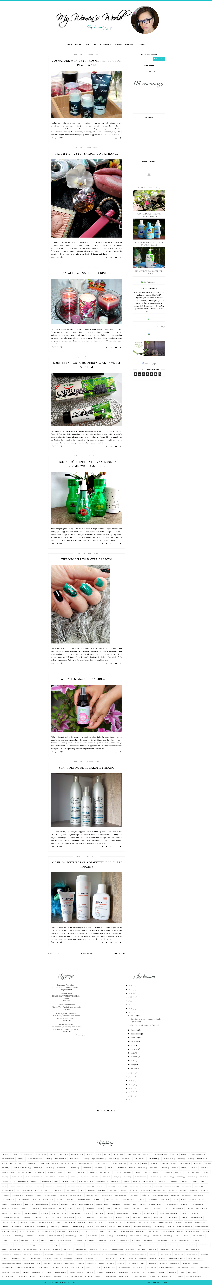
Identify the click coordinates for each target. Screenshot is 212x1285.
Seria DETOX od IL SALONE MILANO (86, 767)
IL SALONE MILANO (155, 1204)
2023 (130, 997)
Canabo (127, 1172)
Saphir (122, 1254)
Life (126, 1217)
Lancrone (36, 1217)
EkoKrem (157, 1186)
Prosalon (93, 1249)
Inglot (183, 1204)
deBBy (126, 1181)
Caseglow (167, 1172)
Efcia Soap (121, 1186)
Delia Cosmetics (148, 1181)
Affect (88, 1154)
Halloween (151, 1199)
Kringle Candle (30, 1213)
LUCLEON (22, 1222)
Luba (13, 1222)
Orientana (135, 1240)
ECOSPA (89, 1186)
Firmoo (4, 1195)
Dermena (174, 1181)
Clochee (127, 1177)
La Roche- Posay (149, 1213)
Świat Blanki (66, 994)
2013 (130, 1092)
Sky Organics (110, 1258)
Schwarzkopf (164, 1254)
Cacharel (92, 1172)
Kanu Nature (157, 1208)
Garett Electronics (159, 1195)
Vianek (25, 1272)
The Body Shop (7, 1267)
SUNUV (80, 1263)
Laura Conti (68, 1217)
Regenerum (176, 1249)
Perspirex (89, 1245)
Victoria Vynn (60, 1272)
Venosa (4, 1272)
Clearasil (105, 1177)
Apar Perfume (59, 1158)
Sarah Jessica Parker (136, 1254)
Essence (58, 1190)
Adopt (52, 1154)
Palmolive (29, 1245)
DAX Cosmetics (101, 1181)
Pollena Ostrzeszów (186, 1245)
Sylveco (110, 1263)
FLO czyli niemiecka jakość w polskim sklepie (149, 243)
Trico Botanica (123, 1267)
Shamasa (46, 1258)
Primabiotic (44, 1249)
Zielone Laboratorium (165, 1276)
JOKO (107, 1208)
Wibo (181, 1272)
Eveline (100, 1190)
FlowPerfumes (49, 1195)
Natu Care (111, 1231)
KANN (146, 1208)
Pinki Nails (171, 1245)
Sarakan (152, 1254)
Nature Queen (167, 1231)
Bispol (174, 1168)
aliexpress (146, 1154)
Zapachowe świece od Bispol (87, 273)
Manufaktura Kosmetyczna (160, 1222)
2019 (130, 1012)
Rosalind (48, 1254)
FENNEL (203, 1190)
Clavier (83, 1177)
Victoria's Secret (75, 1272)
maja (133, 1053)
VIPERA (88, 1272)
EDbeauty (100, 1186)
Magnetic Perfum (44, 1222)
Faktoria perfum (158, 1190)
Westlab (171, 1272)
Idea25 (142, 1204)
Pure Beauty (116, 1249)
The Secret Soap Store (24, 1267)
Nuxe (186, 1236)
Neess (205, 1231)
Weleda (161, 1272)
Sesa (24, 1258)
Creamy (34, 1181)
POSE (3, 1249)
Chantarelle (16, 1177)
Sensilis (4, 1258)
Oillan (34, 1240)
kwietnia (134, 1057)
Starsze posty (119, 953)
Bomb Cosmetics (7, 1172)
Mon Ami (169, 1227)
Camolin (116, 1172)
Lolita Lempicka (159, 1217)
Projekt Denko (80, 1249)
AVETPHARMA (201, 1158)
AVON (3, 1163)
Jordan (116, 1208)
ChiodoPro (62, 1177)
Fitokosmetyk (16, 1195)
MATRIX (4, 1227)
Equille (37, 1190)
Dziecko (60, 1186)
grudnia (134, 1016)
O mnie (87, 44)
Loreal (183, 1217)
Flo (38, 1195)
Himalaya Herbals (85, 1204)
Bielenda (5, 1168)
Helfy (201, 1199)
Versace (15, 1272)
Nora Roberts (134, 1236)
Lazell (89, 1217)
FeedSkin (193, 1190)
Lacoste (184, 1213)
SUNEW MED (69, 1263)
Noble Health (120, 1236)
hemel (4, 1204)
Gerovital (197, 1195)
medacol (54, 1227)
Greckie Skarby (111, 1199)
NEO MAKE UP (6, 1236)
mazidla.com (41, 1227)
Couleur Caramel (20, 1181)
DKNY (203, 1181)
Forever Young (75, 1195)
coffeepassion (140, 1177)
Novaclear (155, 1236)
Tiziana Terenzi (76, 1267)
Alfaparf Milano (132, 1154)
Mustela (30, 1231)
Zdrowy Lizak (123, 1276)
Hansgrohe (163, 1199)
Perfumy (118, 44)
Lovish (4, 1222)
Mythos (84, 1231)
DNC (3, 1186)
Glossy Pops (47, 1199)
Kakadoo (136, 1208)
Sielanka (88, 1258)
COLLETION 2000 (154, 1177)
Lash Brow (55, 1217)
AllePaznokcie (160, 1154)
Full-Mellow (119, 1195)
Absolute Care (26, 1154)
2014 (130, 1088)
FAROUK (182, 1190)
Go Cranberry (83, 1199)
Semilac (203, 1254)
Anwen (48, 1158)
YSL (65, 1276)
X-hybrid (22, 1276)
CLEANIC (94, 1177)
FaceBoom (144, 1190)
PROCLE (55, 1249)
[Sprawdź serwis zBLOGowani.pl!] (149, 282)
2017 (130, 1077)
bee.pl (164, 1163)
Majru (57, 1222)
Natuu (179, 1231)
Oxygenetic (183, 1240)
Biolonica (141, 1168)
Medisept (65, 1227)
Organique (123, 1240)
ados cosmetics (76, 1154)
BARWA (54, 1163)
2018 (130, 1073)
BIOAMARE (49, 1168)
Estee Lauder (70, 1190)
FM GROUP (62, 1195)
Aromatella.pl (153, 1158)
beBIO (144, 1163)
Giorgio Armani (22, 1199)
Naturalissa (140, 1231)
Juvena (125, 1208)
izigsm (35, 1208)
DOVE (38, 1186)
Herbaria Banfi (41, 1204)
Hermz (54, 1204)
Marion (177, 1222)
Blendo (193, 1168)
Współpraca (130, 44)
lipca (133, 1045)
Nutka (177, 1236)
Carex (146, 1172)
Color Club (168, 1177)
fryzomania (106, 1195)
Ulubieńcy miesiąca (165, 1267)
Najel (93, 1231)
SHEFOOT (67, 1258)
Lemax (118, 1217)
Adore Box (62, 1154)
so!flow (151, 1258)
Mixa (111, 1227)
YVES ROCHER (75, 1276)
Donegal (29, 1186)
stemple (46, 1263)
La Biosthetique (122, 1213)
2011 (130, 1100)
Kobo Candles (200, 1208)
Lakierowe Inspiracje (102, 44)
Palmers (18, 1245)
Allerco (173, 1154)
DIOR (194, 1181)
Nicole (41, 1236)
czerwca (134, 1049)
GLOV (58, 1199)
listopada (134, 1030)
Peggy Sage (65, 1245)
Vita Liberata (122, 1272)
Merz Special (77, 1227)
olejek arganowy (64, 1240)
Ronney (26, 1254)
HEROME (63, 1204)
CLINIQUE (116, 1177)
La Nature (135, 1213)
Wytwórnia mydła (8, 1276)
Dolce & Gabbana (15, 1186)
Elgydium (198, 1186)
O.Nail (4, 1240)
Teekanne (162, 1263)
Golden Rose (97, 1199)
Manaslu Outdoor (115, 1222)
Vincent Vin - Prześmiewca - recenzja (66, 1007)
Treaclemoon (108, 1267)
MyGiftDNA (60, 1231)
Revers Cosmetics (191, 1249)
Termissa (185, 1263)
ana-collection (7, 1158)
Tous (97, 1267)
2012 (130, 1096)
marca (133, 1060)
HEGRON (191, 1199)
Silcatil (98, 1258)
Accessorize (40, 1154)
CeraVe (4, 1177)
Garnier (173, 1195)
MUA (21, 1231)
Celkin (205, 1172)
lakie (194, 1213)
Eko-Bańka (145, 1186)
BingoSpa (37, 1168)
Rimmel (16, 1254)
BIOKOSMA (110, 1168)
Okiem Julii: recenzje (66, 1005)
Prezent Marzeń (29, 1249)
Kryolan (43, 1213)
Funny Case (133, 1195)
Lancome (25, 1217)
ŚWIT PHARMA (132, 1263)
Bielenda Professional (21, 1168)
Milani (89, 1227)
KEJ (167, 1208)
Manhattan (130, 1222)
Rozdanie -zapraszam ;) (149, 187)
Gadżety (144, 1195)
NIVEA (81, 1236)
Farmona (172, 1190)
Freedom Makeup (91, 1195)
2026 (130, 986)
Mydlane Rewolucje (45, 1231)
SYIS (100, 1263)
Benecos (196, 1163)
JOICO (98, 1208)
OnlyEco (112, 1240)
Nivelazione (92, 1236)
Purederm (129, 1249)
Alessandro (117, 1154)
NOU (145, 1236)
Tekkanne (173, 1263)
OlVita (91, 1240)
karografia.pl (162, 1282)
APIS (85, 1158)
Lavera (80, 1217)
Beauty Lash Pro (119, 1163)
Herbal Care (15, 1204)
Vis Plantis (109, 1272)
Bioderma (74, 1168)
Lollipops (172, 1217)
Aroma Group (138, 1158)
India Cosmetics (171, 1204)
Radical (151, 1249)
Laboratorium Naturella (168, 1213)
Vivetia (134, 1272)
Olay (43, 1240)
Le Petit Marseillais (104, 1217)
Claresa (73, 1177)
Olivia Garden (79, 1240)
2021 (130, 1005)
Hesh (72, 1204)
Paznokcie (52, 1245)
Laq (46, 1217)
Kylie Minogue (74, 1213)
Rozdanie (59, 1254)
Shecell (56, 1258)
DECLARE (135, 1181)
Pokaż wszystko (80, 1035)
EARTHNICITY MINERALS (75, 1186)
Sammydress (110, 1254)
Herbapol (28, 1204)
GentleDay (185, 1195)
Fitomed (29, 1195)
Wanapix (151, 1272)
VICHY (48, 1272)
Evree (123, 1190)
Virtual (98, 1272)
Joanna (78, 1208)
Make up (80, 1222)
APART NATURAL (74, 1158)
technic (151, 1263)
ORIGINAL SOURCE (160, 1240)
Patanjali (41, 1245)
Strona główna (74, 44)
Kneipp (189, 1208)
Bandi (21, 1163)
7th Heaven (5, 1154)
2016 (130, 1081)
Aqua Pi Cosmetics (98, 1158)
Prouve (104, 1249)
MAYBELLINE (28, 1227)
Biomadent (153, 1168)
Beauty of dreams (66, 1024)
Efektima (133, 1186)
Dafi (72, 1181)
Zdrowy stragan (139, 1276)
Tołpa (88, 1267)
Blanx (183, 1168)
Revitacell (5, 1254)
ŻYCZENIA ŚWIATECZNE (193, 1276)
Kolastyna (5, 1213)
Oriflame (147, 1240)
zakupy (97, 1276)
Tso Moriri (150, 1267)
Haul (174, 1199)
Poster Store (14, 1249)
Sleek (122, 1258)
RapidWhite (163, 1249)
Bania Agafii (32, 1163)
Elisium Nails (6, 1190)
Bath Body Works (85, 1163)
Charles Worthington (33, 1177)
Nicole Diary (70, 1236)
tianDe (55, 1267)
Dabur (64, 1181)
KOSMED (17, 1213)
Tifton (64, 1267)
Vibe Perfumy (36, 1272)
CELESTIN (195, 1172)
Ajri (97, 1154)
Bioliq (131, 1168)
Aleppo (106, 1154)
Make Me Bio (69, 1222)
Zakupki (87, 1276)
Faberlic (133, 1190)
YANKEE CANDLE (44, 1276)
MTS (13, 1231)
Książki (142, 44)
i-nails (126, 1204)
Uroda (193, 1267)
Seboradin (177, 1254)
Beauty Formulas (102, 1163)
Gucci (140, 1199)
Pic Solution (148, 1245)
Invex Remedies (196, 1204)
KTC (63, 1213)
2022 (130, 1001)
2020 (130, 1009)
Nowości (167, 1236)
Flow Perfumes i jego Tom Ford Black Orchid (149, 215)
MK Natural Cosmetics (141, 1227)
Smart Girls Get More (136, 1258)
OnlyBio (101, 1240)
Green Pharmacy (128, 1199)
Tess (194, 1263)
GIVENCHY (35, 1199)
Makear (91, 1222)
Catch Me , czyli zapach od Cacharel (86, 153)
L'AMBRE (86, 1213)
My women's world (64, 1282)
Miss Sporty (100, 1227)
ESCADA (47, 1190)
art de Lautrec (168, 1158)
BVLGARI (81, 1172)
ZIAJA (151, 1276)
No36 (102, 1236)
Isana (14, 1208)
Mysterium (72, 1231)
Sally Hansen (81, 1254)
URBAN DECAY (181, 1267)
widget (162, 327)
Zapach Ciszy (109, 1276)
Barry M (44, 1163)
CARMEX (156, 1172)
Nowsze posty (53, 953)
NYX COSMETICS (198, 1236)
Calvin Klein (104, 1172)
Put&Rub (141, 1249)
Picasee (159, 1245)
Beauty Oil (133, 1163)
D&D (55, 1181)
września (134, 1038)
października (136, 1034)
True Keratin (137, 1267)
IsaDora (4, 1208)
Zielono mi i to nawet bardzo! (86, 559)
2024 (130, 993)
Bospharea (38, 1172)
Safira (70, 1254)
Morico (4, 1231)
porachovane (203, 1245)
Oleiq (51, 1240)
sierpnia (134, 1041)
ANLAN (20, 1158)
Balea (12, 1163)
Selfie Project (191, 1254)
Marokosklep (199, 1222)
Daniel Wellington (85, 1181)
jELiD (69, 1208)
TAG (142, 1263)
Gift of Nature (7, 1199)
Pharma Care (101, 1245)
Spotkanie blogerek (176, 1258)
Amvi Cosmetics (197, 1154)
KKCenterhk (177, 1208)
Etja (81, 1190)
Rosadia (37, 1254)
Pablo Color (6, 1245)
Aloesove (184, 1154)
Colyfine (180, 1177)
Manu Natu (142, 1222)
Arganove (125, 1158)
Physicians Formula (132, 1245)
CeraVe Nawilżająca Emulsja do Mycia (149, 272)
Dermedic (162, 1181)
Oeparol (24, 1240)
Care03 (137, 1172)
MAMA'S (101, 1222)
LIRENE (146, 1217)
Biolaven (121, 1168)
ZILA (179, 1276)
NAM (101, 1231)
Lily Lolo (135, 1217)
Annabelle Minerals (34, 1158)
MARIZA (187, 1222)
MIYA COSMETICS (123, 1227)
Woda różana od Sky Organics (87, 679)
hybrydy (115, 1204)
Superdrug (90, 1263)
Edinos (110, 1186)
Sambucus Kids (96, 1254)
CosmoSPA (203, 1177)
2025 (130, 989)
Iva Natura (24, 1208)
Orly (172, 1240)
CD (186, 1172)
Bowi (60, 1172)
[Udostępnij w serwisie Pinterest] (120, 138)
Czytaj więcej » (57, 137)
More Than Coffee (201, 1227)
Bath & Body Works (67, 1163)
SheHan (77, 1258)
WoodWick (191, 1272)
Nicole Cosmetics (54, 1236)
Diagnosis (185, 1181)
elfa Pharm (186, 1186)
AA (15, 1154)
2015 (130, 1084)
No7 (110, 1236)
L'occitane (97, 1213)
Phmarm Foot (115, 1245)
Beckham (154, 1163)
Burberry (70, 1172)
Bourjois (50, 1172)
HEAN (182, 1199)
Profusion (66, 1249)
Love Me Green (195, 1217)
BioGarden (98, 1168)
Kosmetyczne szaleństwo (66, 1013)
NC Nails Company (192, 1231)
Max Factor (16, 1227)
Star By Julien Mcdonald (10, 1263)
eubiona (90, 1190)
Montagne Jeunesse (183, 1227)
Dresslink (49, 1186)
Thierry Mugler (42, 1267)
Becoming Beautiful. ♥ (66, 985)
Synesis (120, 1263)
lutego (133, 1064)
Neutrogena (30, 1236)
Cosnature (5, 1181)
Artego (180, 1158)
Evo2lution (112, 1190)
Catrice (178, 1172)
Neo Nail (18, 1236)
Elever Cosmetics (171, 1186)
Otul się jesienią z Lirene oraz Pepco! (66, 987)
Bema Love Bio (183, 1163)
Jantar (60, 1208)
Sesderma (34, 1258)
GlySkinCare (69, 1199)
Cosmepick (191, 1177)
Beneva (206, 1163)
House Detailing (101, 1204)
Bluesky (203, 1168)
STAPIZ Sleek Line (194, 1258)
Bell (172, 1163)
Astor (190, 1158)
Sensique (15, 1258)
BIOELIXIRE (86, 1168)
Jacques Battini (47, 1208)
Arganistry (113, 1158)
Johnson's (89, 1208)
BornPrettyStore (24, 1172)
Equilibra (26, 1190)
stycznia (134, 1068)
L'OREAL (109, 1213)
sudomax (57, 1263)
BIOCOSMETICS (61, 1168)
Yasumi (56, 1276)
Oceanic (13, 1240)
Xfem (32, 1276)
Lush (32, 1222)
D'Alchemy (45, 1181)
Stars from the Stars (31, 1263)
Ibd (134, 1204)
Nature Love (153, 1231)
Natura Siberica (125, 1231)
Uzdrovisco (204, 1267)
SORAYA (161, 1258)
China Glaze (49, 1177)
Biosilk (164, 1168)
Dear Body (115, 1181)
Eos (17, 1190)
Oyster (194, 1240)
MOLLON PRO (158, 1227)
